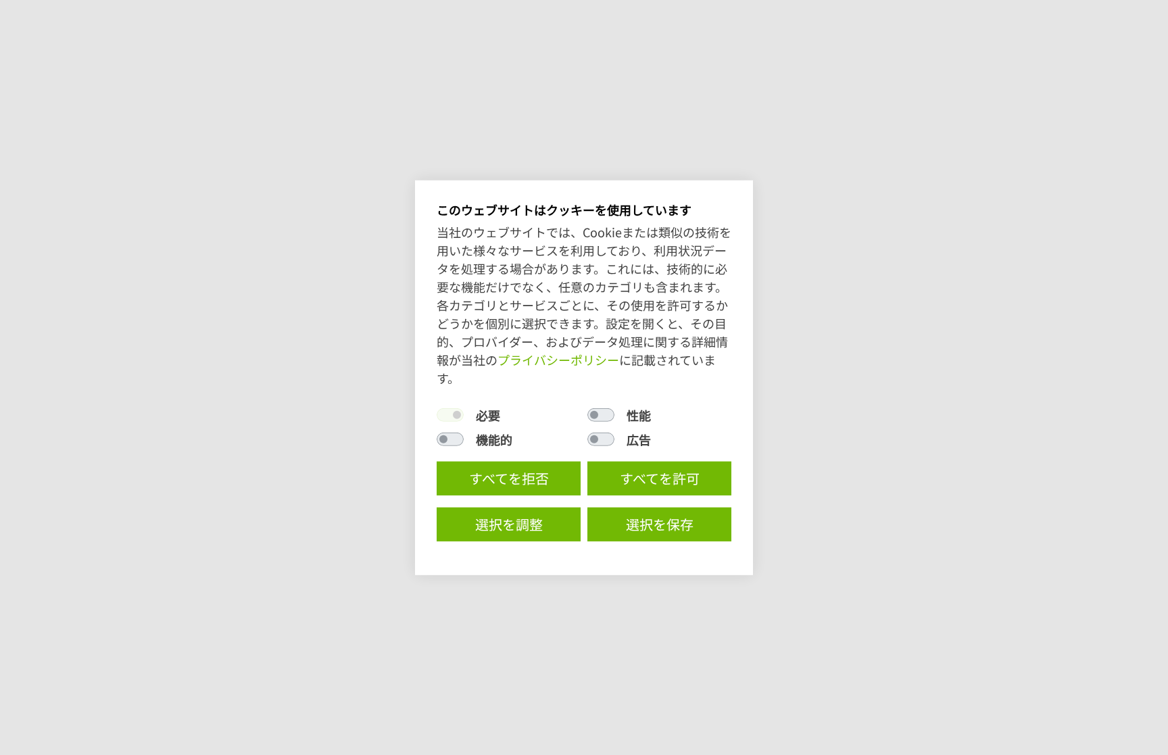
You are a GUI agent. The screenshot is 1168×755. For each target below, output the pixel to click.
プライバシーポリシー (558, 359)
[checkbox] (450, 415)
